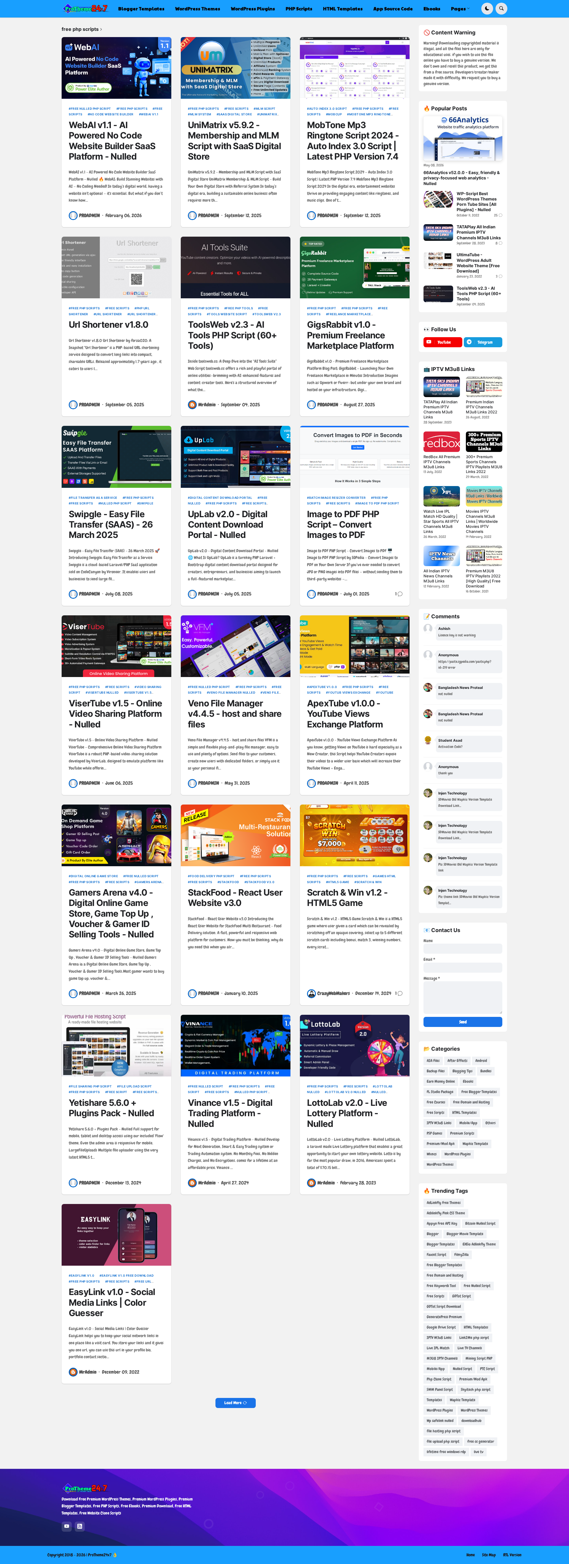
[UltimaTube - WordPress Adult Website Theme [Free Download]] (438, 260)
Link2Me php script (474, 1337)
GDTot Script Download (444, 1306)
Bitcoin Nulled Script (480, 1223)
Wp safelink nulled (440, 1420)
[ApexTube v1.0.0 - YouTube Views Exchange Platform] (355, 646)
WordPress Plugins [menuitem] (253, 8)
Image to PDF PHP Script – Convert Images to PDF (343, 524)
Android (481, 1060)
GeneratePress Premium (444, 1316)
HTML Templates (464, 1112)
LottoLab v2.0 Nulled (346, 1092)
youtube (386, 692)
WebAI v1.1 (149, 114)
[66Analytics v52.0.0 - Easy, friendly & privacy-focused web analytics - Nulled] (462, 138)
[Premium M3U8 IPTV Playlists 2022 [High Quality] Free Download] (484, 556)
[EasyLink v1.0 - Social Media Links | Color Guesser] (116, 1235)
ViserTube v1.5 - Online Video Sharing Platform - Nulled (115, 714)
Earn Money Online (441, 1081)
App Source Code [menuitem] (393, 8)
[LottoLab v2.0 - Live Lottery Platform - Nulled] (355, 1045)
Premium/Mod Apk (441, 1143)
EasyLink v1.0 (82, 1275)
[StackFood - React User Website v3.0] (235, 835)
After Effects (457, 1060)
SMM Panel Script (440, 1389)
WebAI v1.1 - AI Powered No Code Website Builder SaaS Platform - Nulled (112, 141)
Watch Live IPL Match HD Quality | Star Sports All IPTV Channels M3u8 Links (441, 521)
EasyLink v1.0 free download (128, 1275)
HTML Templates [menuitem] (343, 8)
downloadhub (471, 1420)
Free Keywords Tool (441, 1285)
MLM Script (266, 108)
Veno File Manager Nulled (232, 692)
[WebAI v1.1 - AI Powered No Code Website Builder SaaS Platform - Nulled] (116, 68)
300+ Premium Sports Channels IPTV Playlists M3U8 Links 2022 (484, 464)
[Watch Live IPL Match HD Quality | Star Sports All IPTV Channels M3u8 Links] (441, 496)
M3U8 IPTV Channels (442, 1358)
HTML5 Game (338, 882)
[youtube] (67, 1527)
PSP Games (434, 1133)
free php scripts (132, 108)
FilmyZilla (461, 1254)
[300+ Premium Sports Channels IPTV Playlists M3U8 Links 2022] (484, 441)
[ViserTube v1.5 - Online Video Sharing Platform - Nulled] (116, 646)
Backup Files (436, 1071)
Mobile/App (468, 1122)
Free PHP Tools (239, 308)
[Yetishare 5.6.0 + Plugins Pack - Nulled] (116, 1045)
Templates (434, 1399)
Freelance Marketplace (349, 314)
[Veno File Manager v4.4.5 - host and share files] (235, 646)
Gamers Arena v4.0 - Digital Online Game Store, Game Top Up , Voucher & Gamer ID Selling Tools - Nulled (111, 913)
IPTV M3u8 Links (439, 1122)
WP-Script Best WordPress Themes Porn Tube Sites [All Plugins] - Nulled (477, 201)
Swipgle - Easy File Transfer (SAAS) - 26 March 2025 (111, 524)
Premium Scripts (462, 1133)
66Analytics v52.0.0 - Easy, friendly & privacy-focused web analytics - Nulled (461, 178)
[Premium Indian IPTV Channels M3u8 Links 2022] (484, 387)
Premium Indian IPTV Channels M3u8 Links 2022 (481, 406)
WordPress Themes (440, 1164)
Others (490, 1122)
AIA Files (433, 1060)
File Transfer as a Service (94, 497)
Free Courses (436, 1102)
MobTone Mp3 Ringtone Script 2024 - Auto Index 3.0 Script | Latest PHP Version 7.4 (353, 141)
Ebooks (468, 1081)
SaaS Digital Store (235, 114)
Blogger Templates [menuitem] (141, 8)
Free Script (117, 1092)
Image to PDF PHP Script (378, 503)
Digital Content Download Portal (221, 497)
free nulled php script (91, 108)
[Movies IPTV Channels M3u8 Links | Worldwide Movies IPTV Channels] (484, 496)
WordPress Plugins (458, 1154)
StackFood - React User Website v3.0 (235, 897)
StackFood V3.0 (260, 882)
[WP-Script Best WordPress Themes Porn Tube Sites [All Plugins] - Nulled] (438, 199)
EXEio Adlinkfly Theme (479, 1244)
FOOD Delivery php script (212, 876)
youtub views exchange (349, 692)
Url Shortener (108, 314)
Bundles (485, 1071)
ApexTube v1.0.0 (323, 687)
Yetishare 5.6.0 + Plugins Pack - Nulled (111, 1108)
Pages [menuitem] (458, 8)
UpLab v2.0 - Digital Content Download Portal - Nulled (227, 524)
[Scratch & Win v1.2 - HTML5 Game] (355, 835)
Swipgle (146, 503)
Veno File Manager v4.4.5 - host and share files (235, 714)
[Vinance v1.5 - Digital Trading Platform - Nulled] (235, 1045)
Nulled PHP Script (116, 503)
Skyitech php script (475, 1389)
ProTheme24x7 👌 (102, 1554)
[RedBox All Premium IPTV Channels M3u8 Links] (441, 441)
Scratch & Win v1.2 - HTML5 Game (347, 897)
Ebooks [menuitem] (431, 8)
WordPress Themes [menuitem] (197, 8)
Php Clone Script (439, 1379)
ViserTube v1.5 (138, 692)
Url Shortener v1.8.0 (108, 324)
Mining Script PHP (479, 1358)
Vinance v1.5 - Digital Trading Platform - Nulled (230, 1113)
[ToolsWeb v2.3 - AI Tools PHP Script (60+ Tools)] (235, 267)
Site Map (489, 1554)
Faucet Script (436, 1254)
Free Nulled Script (142, 876)
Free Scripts (237, 108)
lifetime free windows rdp (446, 1451)
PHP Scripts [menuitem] (299, 8)
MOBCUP (335, 114)
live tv (478, 1451)
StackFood (229, 882)
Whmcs (432, 1154)
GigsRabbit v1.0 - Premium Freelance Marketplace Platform (350, 335)
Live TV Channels (470, 1347)
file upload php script (443, 1441)
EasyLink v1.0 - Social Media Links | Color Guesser (112, 1302)
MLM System (200, 114)
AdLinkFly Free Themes (444, 1202)
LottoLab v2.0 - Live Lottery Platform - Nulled (347, 1113)
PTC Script (487, 1368)
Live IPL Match (438, 1347)
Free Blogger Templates (479, 1091)
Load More (233, 1402)
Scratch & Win (369, 882)
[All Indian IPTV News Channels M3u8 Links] (441, 556)
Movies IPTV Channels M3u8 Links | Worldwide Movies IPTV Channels (482, 521)
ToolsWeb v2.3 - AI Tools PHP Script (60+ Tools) (232, 335)
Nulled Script (462, 1368)
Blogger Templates (441, 1244)
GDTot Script (461, 1296)
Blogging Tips (462, 1071)
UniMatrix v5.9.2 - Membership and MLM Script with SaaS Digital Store (234, 141)
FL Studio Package (440, 1091)
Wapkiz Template (475, 1143)
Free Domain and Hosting (471, 1102)
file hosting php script (444, 1431)
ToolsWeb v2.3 (268, 314)
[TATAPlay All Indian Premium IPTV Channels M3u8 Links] (438, 232)
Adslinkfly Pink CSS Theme (446, 1213)
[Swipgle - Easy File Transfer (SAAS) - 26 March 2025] (116, 457)
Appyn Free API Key (442, 1223)
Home (470, 1554)
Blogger (433, 1233)
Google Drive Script (441, 1327)
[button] (487, 9)
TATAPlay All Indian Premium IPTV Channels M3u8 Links (479, 232)
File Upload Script (135, 1086)
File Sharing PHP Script (91, 1086)
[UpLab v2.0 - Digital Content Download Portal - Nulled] (235, 457)
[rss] (80, 1527)
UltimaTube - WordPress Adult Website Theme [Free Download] (478, 262)
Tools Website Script (228, 314)
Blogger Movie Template (465, 1233)
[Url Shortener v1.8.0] (116, 267)
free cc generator (480, 1441)
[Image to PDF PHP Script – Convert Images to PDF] (355, 457)
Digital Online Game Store (94, 876)
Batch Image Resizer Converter (337, 497)
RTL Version (512, 1554)
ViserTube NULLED (103, 692)
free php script (322, 308)
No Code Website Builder (111, 114)
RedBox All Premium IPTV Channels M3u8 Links (441, 461)
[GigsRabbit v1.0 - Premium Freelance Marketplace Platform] (355, 267)
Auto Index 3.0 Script (328, 108)
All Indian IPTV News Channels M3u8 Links (438, 575)
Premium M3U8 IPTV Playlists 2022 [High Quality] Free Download (483, 578)
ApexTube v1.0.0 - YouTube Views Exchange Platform (345, 714)
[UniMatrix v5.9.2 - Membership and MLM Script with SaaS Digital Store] (235, 68)
